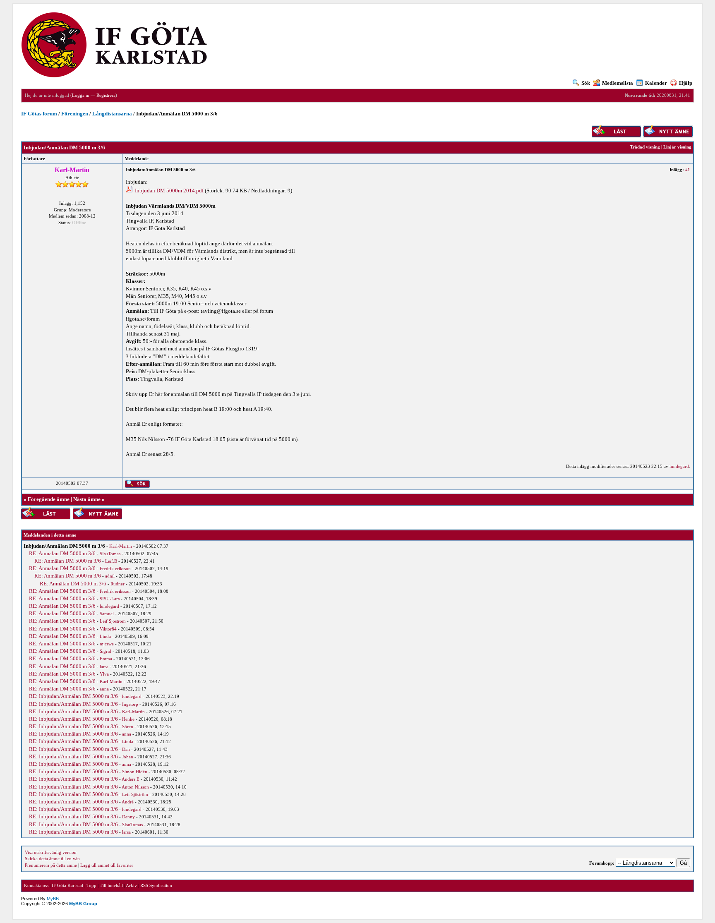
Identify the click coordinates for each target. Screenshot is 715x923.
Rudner (117, 583)
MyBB (53, 898)
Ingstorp (130, 704)
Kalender (656, 83)
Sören (127, 726)
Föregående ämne (49, 499)
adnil (110, 575)
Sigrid (105, 651)
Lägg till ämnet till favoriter (106, 865)
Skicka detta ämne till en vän (52, 858)
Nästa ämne (87, 499)
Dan (126, 749)
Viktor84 (108, 628)
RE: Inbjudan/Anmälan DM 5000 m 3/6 (73, 696)
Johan (127, 756)
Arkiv (131, 885)
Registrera (105, 95)
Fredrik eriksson (115, 568)
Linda (105, 636)
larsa (104, 666)
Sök (585, 83)
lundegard (679, 466)
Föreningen (74, 113)
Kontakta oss (36, 885)
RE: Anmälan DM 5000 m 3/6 (62, 553)
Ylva (104, 673)
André (128, 801)
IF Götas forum (39, 113)
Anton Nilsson (135, 786)
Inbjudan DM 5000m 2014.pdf (169, 190)
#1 (687, 169)
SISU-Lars (110, 598)
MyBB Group (83, 903)
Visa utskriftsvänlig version (51, 852)
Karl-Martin (120, 546)
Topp (91, 885)
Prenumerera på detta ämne (51, 865)
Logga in (80, 95)
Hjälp (685, 83)
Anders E (130, 779)
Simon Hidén (134, 771)
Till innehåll (111, 885)
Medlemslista (617, 83)
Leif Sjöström (113, 621)
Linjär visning (677, 146)
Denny (128, 816)
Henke (128, 719)
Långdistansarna (112, 113)
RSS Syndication (156, 885)
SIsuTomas (110, 553)
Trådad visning (645, 146)
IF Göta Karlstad (67, 885)
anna (104, 688)
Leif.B (111, 561)
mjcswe (107, 643)
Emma (106, 658)
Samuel (107, 613)
